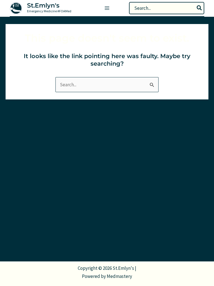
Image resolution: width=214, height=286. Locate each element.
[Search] (199, 8)
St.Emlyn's (43, 5)
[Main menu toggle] (107, 8)
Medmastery (119, 276)
